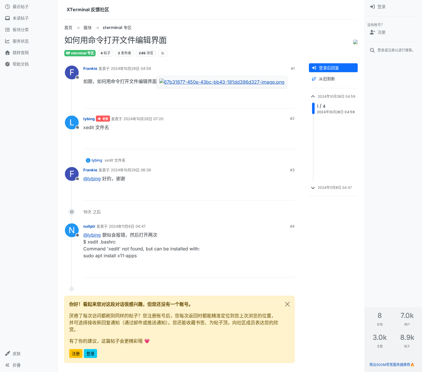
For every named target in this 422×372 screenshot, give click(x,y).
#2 (292, 118)
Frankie (90, 68)
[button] (28, 353)
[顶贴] (269, 101)
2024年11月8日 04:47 (127, 226)
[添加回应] (258, 101)
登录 (90, 353)
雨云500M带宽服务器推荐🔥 (392, 365)
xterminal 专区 (82, 53)
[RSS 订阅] (162, 53)
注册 (76, 353)
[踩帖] (289, 101)
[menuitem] (393, 6)
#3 (292, 170)
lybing (89, 118)
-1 (278, 142)
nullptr (89, 226)
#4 (292, 226)
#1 (293, 68)
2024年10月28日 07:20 (143, 118)
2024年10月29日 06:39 (131, 170)
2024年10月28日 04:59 (131, 68)
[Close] (287, 304)
